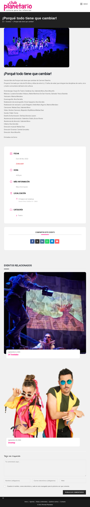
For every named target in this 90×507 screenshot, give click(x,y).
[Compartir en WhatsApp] (47, 241)
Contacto (63, 502)
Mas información (22, 187)
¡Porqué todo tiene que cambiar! (23, 21)
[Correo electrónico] (57, 241)
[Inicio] (3, 21)
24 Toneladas (13, 355)
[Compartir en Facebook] (32, 241)
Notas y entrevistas (41, 502)
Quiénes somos (53, 502)
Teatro (20, 215)
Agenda (32, 502)
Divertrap (11, 443)
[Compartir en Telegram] (52, 241)
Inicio (26, 502)
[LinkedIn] (42, 241)
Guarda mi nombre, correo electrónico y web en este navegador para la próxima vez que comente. (38, 486)
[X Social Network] (37, 241)
